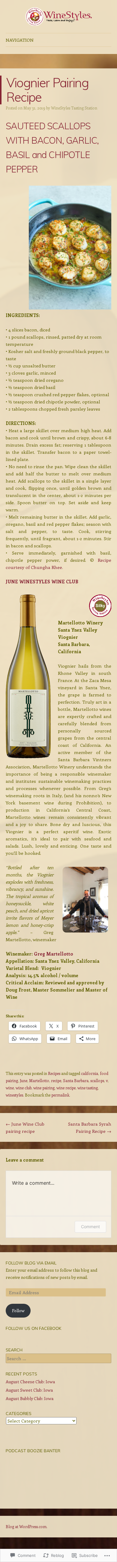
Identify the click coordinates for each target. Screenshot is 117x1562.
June (23, 1080)
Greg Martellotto (53, 954)
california (89, 1073)
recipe (56, 1080)
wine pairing (44, 1087)
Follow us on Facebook (33, 1328)
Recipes (54, 1073)
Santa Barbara (75, 1080)
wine (10, 1087)
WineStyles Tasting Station (74, 107)
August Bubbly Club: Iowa (29, 1398)
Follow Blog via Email (31, 1263)
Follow (18, 1310)
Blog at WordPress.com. (26, 1526)
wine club (24, 1087)
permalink (60, 1094)
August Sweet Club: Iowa (29, 1390)
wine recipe (66, 1087)
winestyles (14, 1094)
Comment (90, 1226)
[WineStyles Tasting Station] (58, 16)
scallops (97, 1080)
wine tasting (87, 1087)
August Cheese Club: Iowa (30, 1381)
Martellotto (39, 1080)
